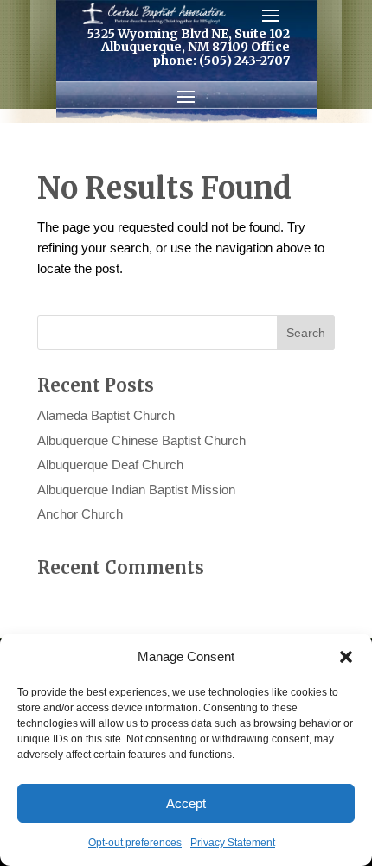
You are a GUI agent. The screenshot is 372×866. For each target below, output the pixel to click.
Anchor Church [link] (80, 513)
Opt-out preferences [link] (135, 843)
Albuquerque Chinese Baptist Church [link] (141, 440)
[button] (346, 656)
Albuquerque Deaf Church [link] (110, 464)
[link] (154, 13)
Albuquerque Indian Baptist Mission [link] (136, 489)
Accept (186, 803)
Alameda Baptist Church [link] (106, 415)
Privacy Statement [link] (232, 843)
